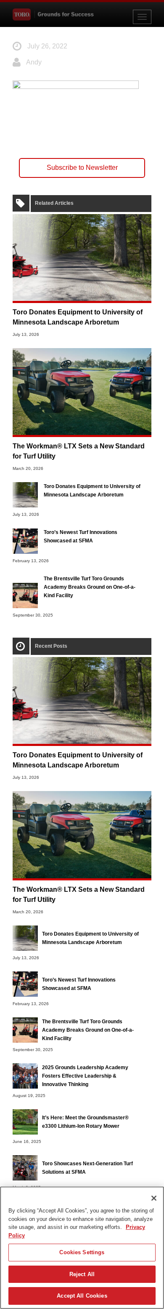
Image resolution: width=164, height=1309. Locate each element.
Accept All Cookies (82, 1296)
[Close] (154, 1198)
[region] (82, 1247)
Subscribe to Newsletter (82, 167)
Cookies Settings (81, 1252)
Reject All (82, 1274)
